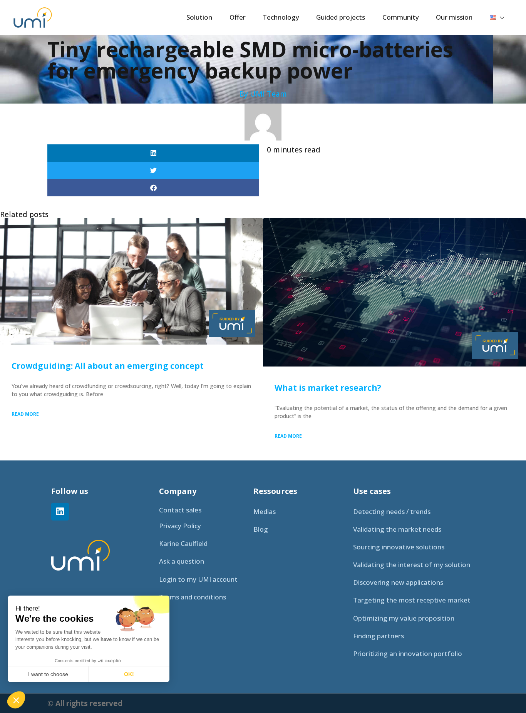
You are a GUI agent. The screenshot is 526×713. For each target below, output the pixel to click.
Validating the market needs (397, 529)
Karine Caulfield (183, 543)
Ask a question (181, 561)
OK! (129, 674)
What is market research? (328, 387)
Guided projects (340, 17)
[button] (153, 153)
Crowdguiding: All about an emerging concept (108, 365)
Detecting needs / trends (392, 511)
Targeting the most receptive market (412, 600)
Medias (264, 511)
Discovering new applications (398, 582)
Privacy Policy (180, 525)
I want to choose (48, 674)
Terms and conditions (192, 596)
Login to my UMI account (198, 579)
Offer (237, 17)
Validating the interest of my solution (411, 564)
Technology (281, 17)
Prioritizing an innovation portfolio (407, 653)
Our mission (454, 17)
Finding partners (378, 635)
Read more (25, 414)
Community (400, 17)
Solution (199, 17)
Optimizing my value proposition (403, 618)
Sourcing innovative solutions (398, 546)
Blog (260, 529)
